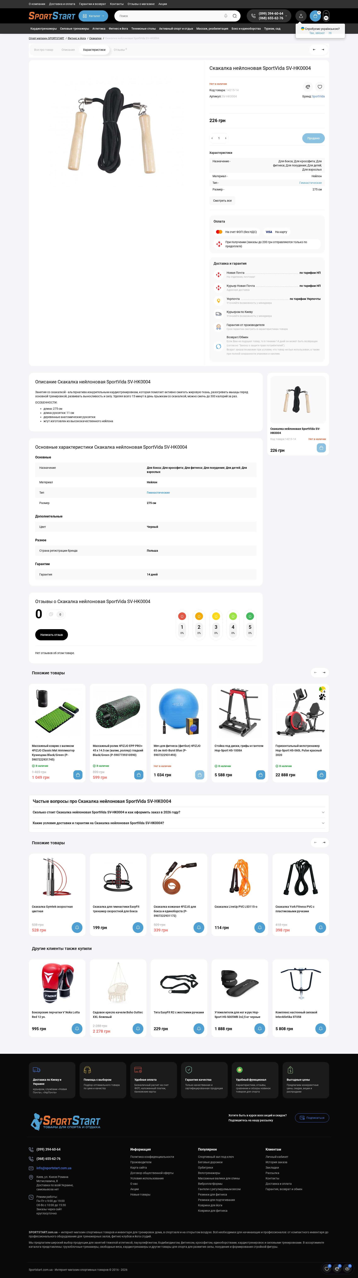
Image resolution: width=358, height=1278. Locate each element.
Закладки (272, 1167)
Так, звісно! (317, 33)
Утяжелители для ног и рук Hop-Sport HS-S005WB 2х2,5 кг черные (237, 1015)
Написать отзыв (51, 634)
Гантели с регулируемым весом (219, 1189)
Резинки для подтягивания (216, 1200)
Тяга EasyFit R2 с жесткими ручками (179, 1012)
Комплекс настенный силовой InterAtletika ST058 (296, 1015)
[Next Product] (323, 49)
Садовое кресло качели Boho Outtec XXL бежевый (118, 1015)
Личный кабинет (277, 1156)
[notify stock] (77, 927)
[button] (315, 673)
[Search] (225, 16)
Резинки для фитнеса (212, 1194)
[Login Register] (301, 16)
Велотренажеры (209, 1173)
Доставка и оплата (62, 4)
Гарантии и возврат (92, 4)
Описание (68, 49)
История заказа (276, 1162)
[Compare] (308, 87)
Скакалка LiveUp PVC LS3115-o (236, 906)
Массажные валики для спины (219, 1178)
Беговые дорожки (210, 1162)
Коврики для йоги (210, 1205)
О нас (134, 1183)
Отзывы (120, 49)
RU (326, 18)
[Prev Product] (314, 49)
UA (326, 13)
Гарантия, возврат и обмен (284, 1189)
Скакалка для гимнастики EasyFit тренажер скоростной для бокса (116, 909)
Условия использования (147, 1178)
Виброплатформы (210, 1183)
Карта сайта (138, 1167)
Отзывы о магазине (141, 4)
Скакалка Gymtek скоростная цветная (52, 909)
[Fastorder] (49, 740)
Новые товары (140, 1194)
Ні (330, 33)
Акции (162, 4)
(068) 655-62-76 (271, 18)
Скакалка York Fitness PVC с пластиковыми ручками (295, 909)
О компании (37, 4)
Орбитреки (205, 1167)
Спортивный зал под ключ (216, 1156)
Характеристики (94, 49)
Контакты (117, 4)
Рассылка (272, 1173)
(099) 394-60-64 (271, 14)
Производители (140, 1162)
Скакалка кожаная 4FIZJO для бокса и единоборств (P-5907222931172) (175, 911)
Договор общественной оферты (152, 1173)
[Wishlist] (320, 87)
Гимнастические (310, 182)
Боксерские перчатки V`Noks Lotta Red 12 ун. (56, 1015)
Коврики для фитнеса (212, 1210)
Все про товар (43, 49)
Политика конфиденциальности (152, 1156)
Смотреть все (222, 200)
